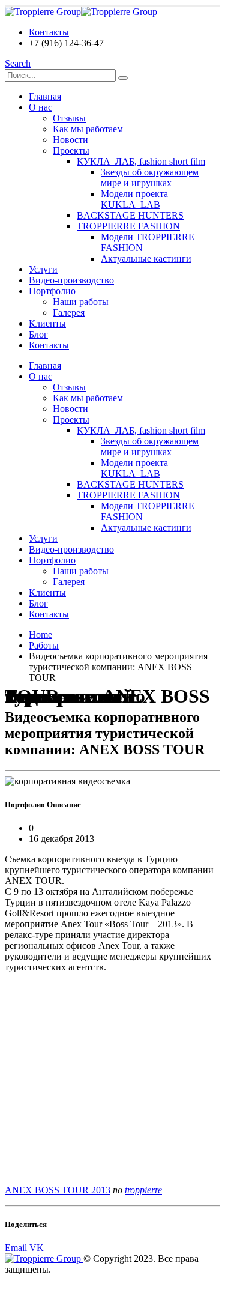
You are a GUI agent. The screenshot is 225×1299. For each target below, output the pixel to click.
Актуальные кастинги (146, 258)
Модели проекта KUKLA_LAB (134, 199)
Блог (38, 334)
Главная (45, 96)
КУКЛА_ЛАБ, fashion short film (141, 161)
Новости (70, 140)
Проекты (71, 150)
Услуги (43, 269)
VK (36, 1248)
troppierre (143, 1190)
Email (16, 1248)
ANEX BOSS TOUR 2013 (57, 1190)
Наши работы (81, 302)
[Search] (123, 78)
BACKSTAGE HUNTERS (130, 215)
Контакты (49, 32)
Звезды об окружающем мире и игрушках (150, 177)
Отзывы (69, 118)
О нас (40, 107)
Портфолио (52, 291)
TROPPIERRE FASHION (128, 226)
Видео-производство (71, 280)
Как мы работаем (88, 129)
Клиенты (47, 323)
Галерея (69, 312)
